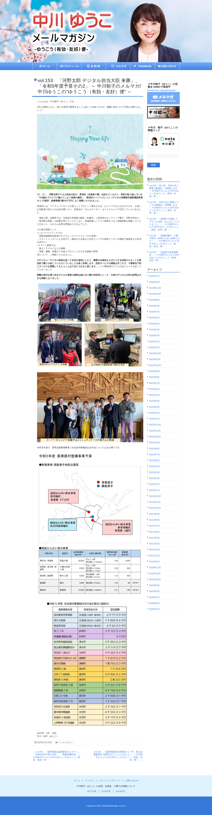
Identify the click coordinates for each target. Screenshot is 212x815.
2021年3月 (154, 549)
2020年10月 (155, 579)
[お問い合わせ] (167, 66)
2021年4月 (154, 543)
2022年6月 (154, 460)
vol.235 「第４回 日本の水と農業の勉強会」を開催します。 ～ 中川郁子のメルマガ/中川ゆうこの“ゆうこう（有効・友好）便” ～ (164, 190)
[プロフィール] (69, 66)
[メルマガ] (118, 66)
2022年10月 (155, 436)
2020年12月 (155, 567)
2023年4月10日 (44, 743)
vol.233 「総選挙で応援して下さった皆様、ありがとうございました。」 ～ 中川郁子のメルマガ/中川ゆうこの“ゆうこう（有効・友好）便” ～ (164, 224)
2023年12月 (155, 353)
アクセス (89, 780)
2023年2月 (154, 413)
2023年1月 (154, 419)
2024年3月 (154, 335)
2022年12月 (155, 424)
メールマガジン (65, 743)
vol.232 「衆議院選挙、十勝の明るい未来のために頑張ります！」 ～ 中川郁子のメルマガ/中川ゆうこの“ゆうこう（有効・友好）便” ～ (164, 241)
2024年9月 (154, 300)
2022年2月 (154, 484)
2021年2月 (154, 555)
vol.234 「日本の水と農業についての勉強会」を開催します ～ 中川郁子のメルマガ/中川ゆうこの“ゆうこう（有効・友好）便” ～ (164, 207)
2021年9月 (154, 514)
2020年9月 (154, 585)
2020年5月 (154, 609)
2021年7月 (154, 526)
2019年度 (120, 791)
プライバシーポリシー (109, 780)
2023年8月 (154, 377)
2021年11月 (155, 502)
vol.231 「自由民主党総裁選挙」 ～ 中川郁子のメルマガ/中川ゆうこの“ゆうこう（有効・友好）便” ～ (164, 256)
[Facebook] (143, 66)
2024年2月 (154, 341)
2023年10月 (155, 365)
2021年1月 (154, 561)
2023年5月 (154, 395)
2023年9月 (154, 371)
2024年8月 (154, 306)
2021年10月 (155, 508)
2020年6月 (154, 603)
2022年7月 (154, 454)
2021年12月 (155, 496)
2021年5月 (154, 538)
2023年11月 (155, 359)
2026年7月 (154, 276)
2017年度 (91, 791)
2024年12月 (155, 288)
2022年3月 (154, 478)
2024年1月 (154, 347)
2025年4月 (154, 282)
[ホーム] (44, 66)
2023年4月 (154, 401)
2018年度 (106, 791)
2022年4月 (154, 472)
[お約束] (93, 66)
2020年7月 (154, 597)
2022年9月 (154, 442)
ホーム (77, 780)
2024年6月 (154, 317)
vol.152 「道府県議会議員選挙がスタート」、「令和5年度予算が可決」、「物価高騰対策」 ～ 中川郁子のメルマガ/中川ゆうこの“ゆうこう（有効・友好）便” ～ (57, 756)
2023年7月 (154, 383)
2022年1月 (154, 490)
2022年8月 (154, 448)
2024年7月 (154, 311)
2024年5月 (154, 323)
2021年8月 (154, 520)
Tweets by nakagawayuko (161, 90)
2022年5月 (154, 466)
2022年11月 (155, 430)
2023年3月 (154, 407)
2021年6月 (154, 532)
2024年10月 (155, 294)
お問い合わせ (131, 780)
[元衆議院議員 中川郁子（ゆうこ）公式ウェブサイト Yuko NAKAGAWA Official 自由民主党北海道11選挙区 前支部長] (64, 14)
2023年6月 (154, 389)
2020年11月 (155, 573)
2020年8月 (154, 591)
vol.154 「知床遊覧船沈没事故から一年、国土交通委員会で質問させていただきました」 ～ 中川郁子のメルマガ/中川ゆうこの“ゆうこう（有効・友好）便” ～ (117, 756)
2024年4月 (154, 329)
